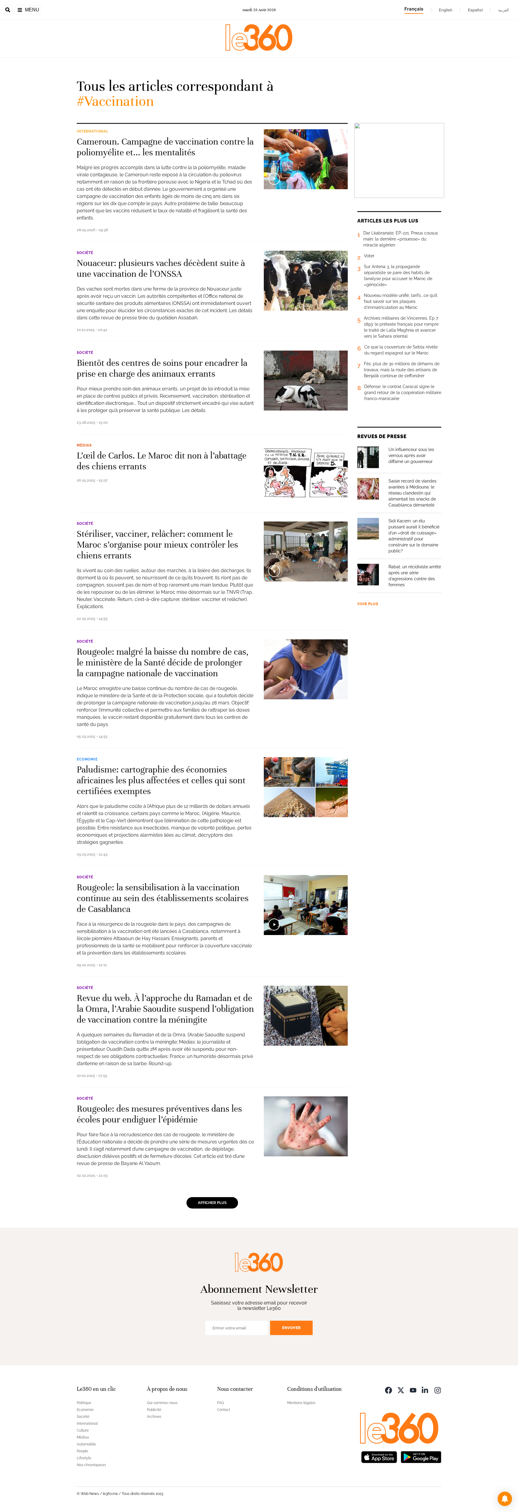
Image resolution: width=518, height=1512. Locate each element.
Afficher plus (212, 1203)
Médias (84, 445)
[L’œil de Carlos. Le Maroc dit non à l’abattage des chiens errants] (306, 473)
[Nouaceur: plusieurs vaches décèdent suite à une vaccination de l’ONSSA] (306, 281)
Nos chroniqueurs (91, 1465)
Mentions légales (301, 1403)
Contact (223, 1410)
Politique (84, 1403)
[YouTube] (413, 1389)
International (93, 131)
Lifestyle (84, 1458)
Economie (87, 759)
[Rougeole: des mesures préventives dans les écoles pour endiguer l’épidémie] (306, 1126)
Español (475, 9)
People (82, 1451)
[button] (505, 1499)
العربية (503, 9)
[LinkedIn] (425, 1389)
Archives (154, 1417)
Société (85, 253)
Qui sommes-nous (162, 1403)
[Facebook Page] (388, 1389)
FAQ (220, 1403)
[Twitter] (400, 1389)
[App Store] (379, 1456)
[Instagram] (437, 1390)
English (445, 9)
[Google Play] (420, 1456)
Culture (83, 1430)
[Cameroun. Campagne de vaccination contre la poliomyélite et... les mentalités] (306, 159)
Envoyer (291, 1327)
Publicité (154, 1410)
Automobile (86, 1444)
